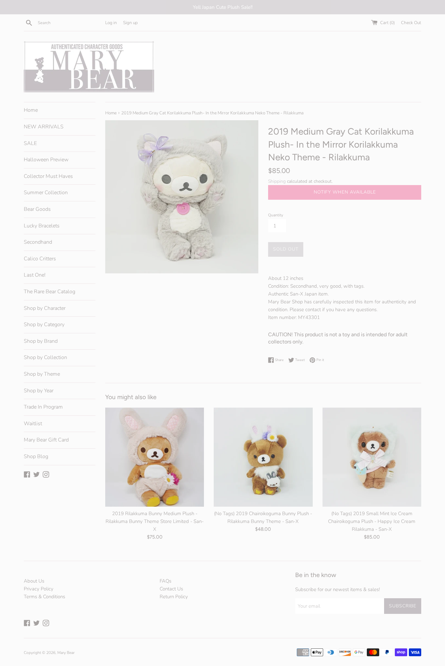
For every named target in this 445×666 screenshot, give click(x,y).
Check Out (411, 23)
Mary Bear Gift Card (46, 439)
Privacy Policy (38, 589)
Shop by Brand (41, 341)
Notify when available (345, 192)
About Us (34, 581)
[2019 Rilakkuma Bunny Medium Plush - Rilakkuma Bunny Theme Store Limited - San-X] (154, 457)
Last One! (35, 275)
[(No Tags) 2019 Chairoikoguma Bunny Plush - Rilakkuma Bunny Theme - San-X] (263, 457)
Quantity (275, 215)
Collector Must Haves (48, 176)
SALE (30, 143)
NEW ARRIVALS (44, 126)
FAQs (165, 581)
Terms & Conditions (44, 596)
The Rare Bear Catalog (49, 291)
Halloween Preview (46, 159)
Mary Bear (66, 652)
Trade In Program (43, 407)
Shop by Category (44, 324)
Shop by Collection (45, 357)
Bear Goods (37, 209)
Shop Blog (36, 456)
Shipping (277, 181)
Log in (111, 23)
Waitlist (33, 423)
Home (31, 110)
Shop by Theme (42, 374)
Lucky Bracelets (42, 225)
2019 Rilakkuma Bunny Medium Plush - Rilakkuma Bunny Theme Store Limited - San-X (155, 522)
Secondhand (38, 242)
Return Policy (174, 596)
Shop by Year (38, 390)
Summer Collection (46, 192)
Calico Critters (40, 258)
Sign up (130, 23)
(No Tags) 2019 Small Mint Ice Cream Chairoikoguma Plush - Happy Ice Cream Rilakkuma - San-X (371, 522)
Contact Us (171, 589)
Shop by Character (44, 308)
